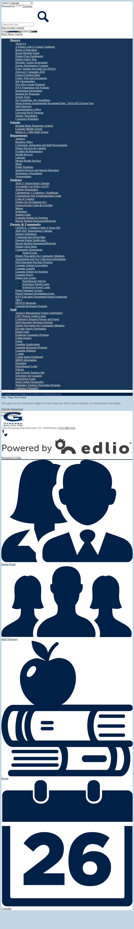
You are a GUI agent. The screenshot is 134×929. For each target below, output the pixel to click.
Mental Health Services (28, 160)
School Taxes (22, 97)
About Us (20, 43)
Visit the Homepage (12, 409)
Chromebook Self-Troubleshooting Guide (38, 195)
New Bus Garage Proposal (30, 84)
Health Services (24, 154)
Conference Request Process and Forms (37, 319)
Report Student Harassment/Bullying (35, 220)
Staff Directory (23, 106)
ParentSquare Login (26, 366)
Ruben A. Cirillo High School (31, 132)
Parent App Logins (25, 277)
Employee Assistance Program (32, 334)
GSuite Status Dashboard (29, 356)
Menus (19, 208)
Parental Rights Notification (30, 240)
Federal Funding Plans (27, 75)
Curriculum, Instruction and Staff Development (41, 145)
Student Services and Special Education (37, 170)
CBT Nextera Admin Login (30, 316)
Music (18, 163)
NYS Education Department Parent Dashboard (41, 296)
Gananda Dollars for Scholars (31, 217)
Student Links (23, 214)
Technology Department (28, 173)
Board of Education (26, 49)
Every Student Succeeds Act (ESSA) (35, 68)
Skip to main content (12, 27)
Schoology (21, 211)
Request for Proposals (27, 93)
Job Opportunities (25, 81)
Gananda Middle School (28, 128)
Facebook (3, 431)
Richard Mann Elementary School (34, 125)
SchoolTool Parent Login (36, 287)
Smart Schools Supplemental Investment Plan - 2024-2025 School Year (54, 103)
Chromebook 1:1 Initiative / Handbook (36, 192)
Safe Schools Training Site (29, 372)
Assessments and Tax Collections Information (40, 259)
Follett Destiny (23, 338)
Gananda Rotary (24, 274)
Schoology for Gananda (28, 375)
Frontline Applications (27, 344)
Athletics (20, 138)
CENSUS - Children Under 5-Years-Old (37, 227)
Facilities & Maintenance (29, 151)
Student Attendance (26, 234)
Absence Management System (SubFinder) (39, 312)
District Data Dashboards (29, 56)
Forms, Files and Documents (31, 78)
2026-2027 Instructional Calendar (33, 230)
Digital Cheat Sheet (26, 246)
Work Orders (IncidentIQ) (29, 381)
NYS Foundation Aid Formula (32, 87)
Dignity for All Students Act (30, 202)
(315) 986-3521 (67, 428)
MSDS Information (26, 360)
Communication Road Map (30, 237)
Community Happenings (28, 249)
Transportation (23, 176)
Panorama (20, 363)
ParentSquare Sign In (34, 281)
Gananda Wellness (25, 350)
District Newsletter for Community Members (40, 255)
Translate (27, 6)
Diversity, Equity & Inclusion (31, 62)
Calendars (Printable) (27, 118)
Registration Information (28, 90)
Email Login (22, 331)
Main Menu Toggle (12, 34)
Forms (18, 341)
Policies (19, 369)
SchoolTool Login (25, 378)
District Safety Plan (26, 59)
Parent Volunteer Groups (29, 290)
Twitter (6, 435)
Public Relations (24, 167)
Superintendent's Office (28, 109)
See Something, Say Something (32, 100)
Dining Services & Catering (30, 148)
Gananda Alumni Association (31, 265)
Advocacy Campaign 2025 (30, 71)
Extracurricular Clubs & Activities (34, 205)
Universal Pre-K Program (29, 112)
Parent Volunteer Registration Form (34, 293)
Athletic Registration (26, 189)
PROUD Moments (25, 303)
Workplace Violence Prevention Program (37, 385)
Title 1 (18, 299)
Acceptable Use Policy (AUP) (32, 186)
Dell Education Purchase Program (34, 262)
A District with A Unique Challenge (35, 46)
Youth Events (29, 252)
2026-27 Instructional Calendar (32, 183)
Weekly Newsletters (26, 115)
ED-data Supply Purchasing (30, 328)
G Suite (19, 353)
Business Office (24, 141)
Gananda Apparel (25, 268)
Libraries (20, 157)
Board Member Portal (27, 53)
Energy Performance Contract (31, 65)
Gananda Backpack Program (31, 306)
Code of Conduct (24, 198)
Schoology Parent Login (35, 284)
